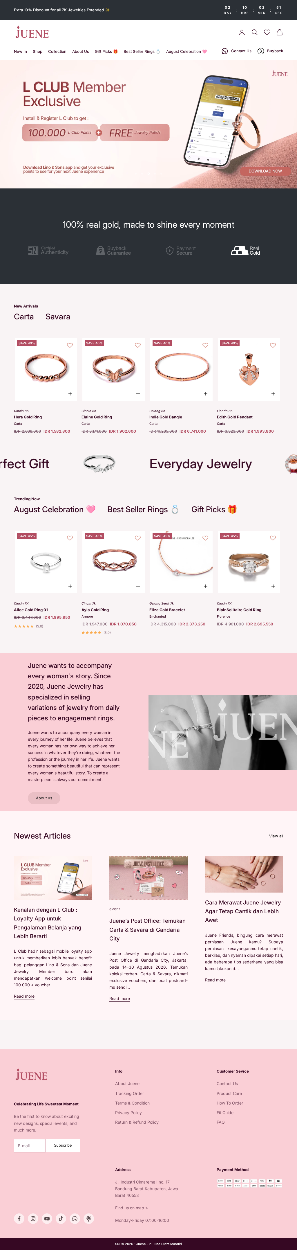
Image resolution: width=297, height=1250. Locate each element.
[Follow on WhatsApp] (75, 1219)
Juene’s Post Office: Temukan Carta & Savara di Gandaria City (147, 930)
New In (20, 51)
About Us (80, 51)
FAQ (221, 1122)
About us (44, 798)
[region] (148, 124)
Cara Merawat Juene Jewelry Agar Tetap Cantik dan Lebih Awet (243, 911)
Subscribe (63, 1145)
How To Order (230, 1102)
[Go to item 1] (48, 250)
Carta (24, 316)
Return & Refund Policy (137, 1122)
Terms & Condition (132, 1102)
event (114, 909)
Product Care (229, 1093)
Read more (24, 996)
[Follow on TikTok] (61, 1219)
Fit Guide (225, 1112)
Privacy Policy (128, 1112)
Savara (58, 316)
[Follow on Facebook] (19, 1219)
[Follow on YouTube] (47, 1219)
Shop (37, 51)
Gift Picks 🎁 (106, 51)
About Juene (127, 1083)
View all (276, 836)
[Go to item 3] (182, 250)
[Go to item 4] (248, 250)
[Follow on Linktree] (89, 1219)
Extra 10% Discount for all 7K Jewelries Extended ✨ (62, 10)
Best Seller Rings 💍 (142, 51)
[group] (148, 124)
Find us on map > (131, 1207)
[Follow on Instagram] (33, 1219)
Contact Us (227, 1083)
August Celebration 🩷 (186, 51)
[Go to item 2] (115, 250)
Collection (57, 51)
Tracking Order (129, 1093)
